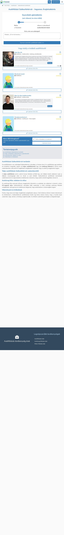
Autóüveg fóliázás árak (40, 341)
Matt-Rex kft (18, 52)
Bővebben (50, 63)
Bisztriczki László (20, 74)
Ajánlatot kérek (46, 143)
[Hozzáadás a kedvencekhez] (60, 52)
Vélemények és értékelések (11, 157)
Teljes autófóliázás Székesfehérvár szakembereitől (17, 153)
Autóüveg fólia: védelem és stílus (13, 155)
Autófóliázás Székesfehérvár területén (14, 152)
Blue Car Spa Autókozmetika (23, 95)
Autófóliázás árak (39, 339)
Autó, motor (7, 5)
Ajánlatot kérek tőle (33, 68)
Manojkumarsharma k (21, 117)
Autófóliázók (14, 5)
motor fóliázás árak (39, 344)
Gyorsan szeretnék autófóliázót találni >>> (32, 43)
